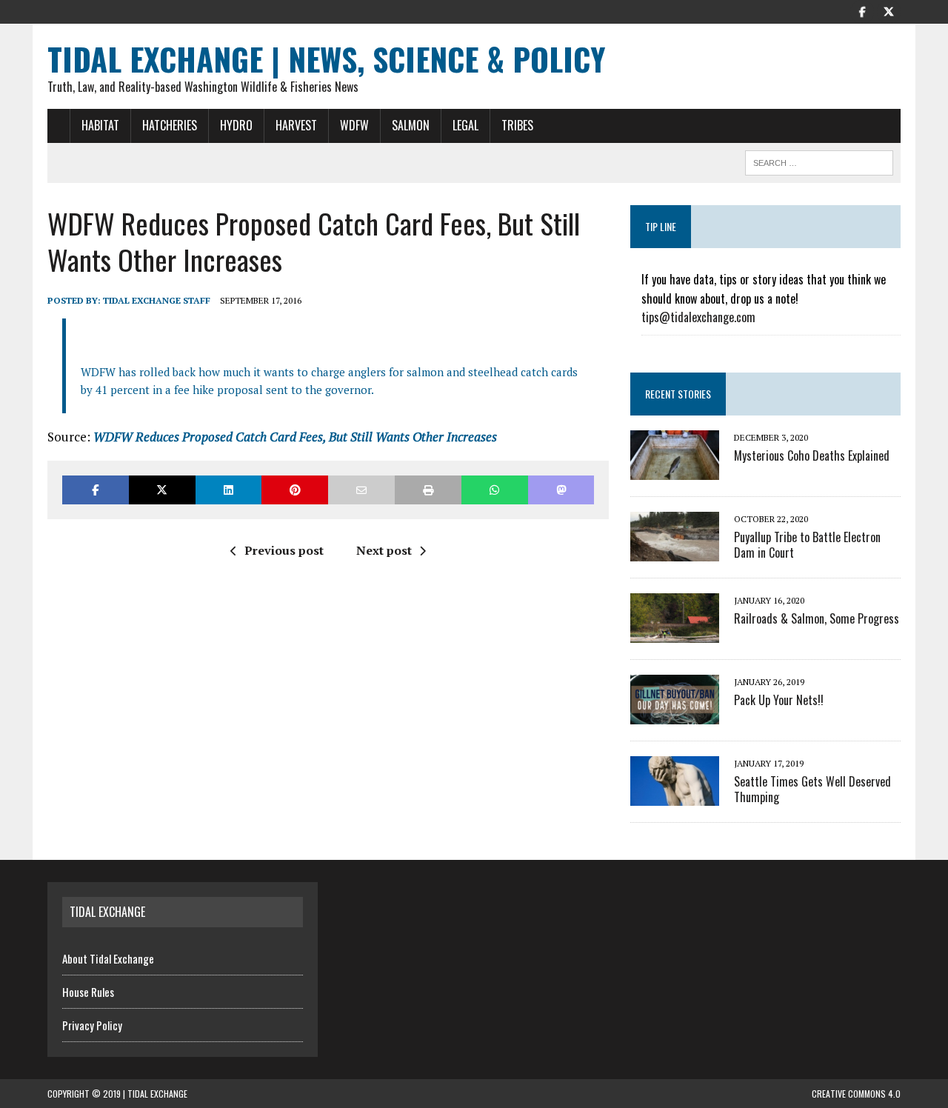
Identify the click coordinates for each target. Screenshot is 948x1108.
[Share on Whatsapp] (494, 489)
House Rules (88, 992)
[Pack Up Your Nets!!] (674, 715)
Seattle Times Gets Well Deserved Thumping (812, 789)
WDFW (354, 125)
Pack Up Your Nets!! (779, 700)
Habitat (100, 125)
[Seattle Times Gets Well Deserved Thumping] (674, 796)
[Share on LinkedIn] (229, 489)
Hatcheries (169, 125)
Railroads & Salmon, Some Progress (816, 618)
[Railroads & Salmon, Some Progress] (674, 633)
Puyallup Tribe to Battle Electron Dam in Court (807, 544)
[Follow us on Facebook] (862, 10)
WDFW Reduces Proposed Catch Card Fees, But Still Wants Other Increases (295, 436)
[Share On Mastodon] (561, 489)
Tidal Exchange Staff (156, 300)
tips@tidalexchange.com (698, 317)
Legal (465, 125)
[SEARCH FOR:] (819, 161)
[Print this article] (428, 489)
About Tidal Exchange (108, 958)
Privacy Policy (92, 1025)
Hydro (236, 125)
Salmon (411, 125)
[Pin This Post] (294, 489)
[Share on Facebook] (95, 489)
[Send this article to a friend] (361, 489)
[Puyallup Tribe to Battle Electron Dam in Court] (674, 552)
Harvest (296, 125)
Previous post (284, 550)
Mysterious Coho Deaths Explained (811, 455)
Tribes (517, 125)
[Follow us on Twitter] (889, 10)
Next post (384, 550)
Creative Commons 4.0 (856, 1093)
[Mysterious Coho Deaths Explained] (674, 470)
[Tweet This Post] (162, 489)
